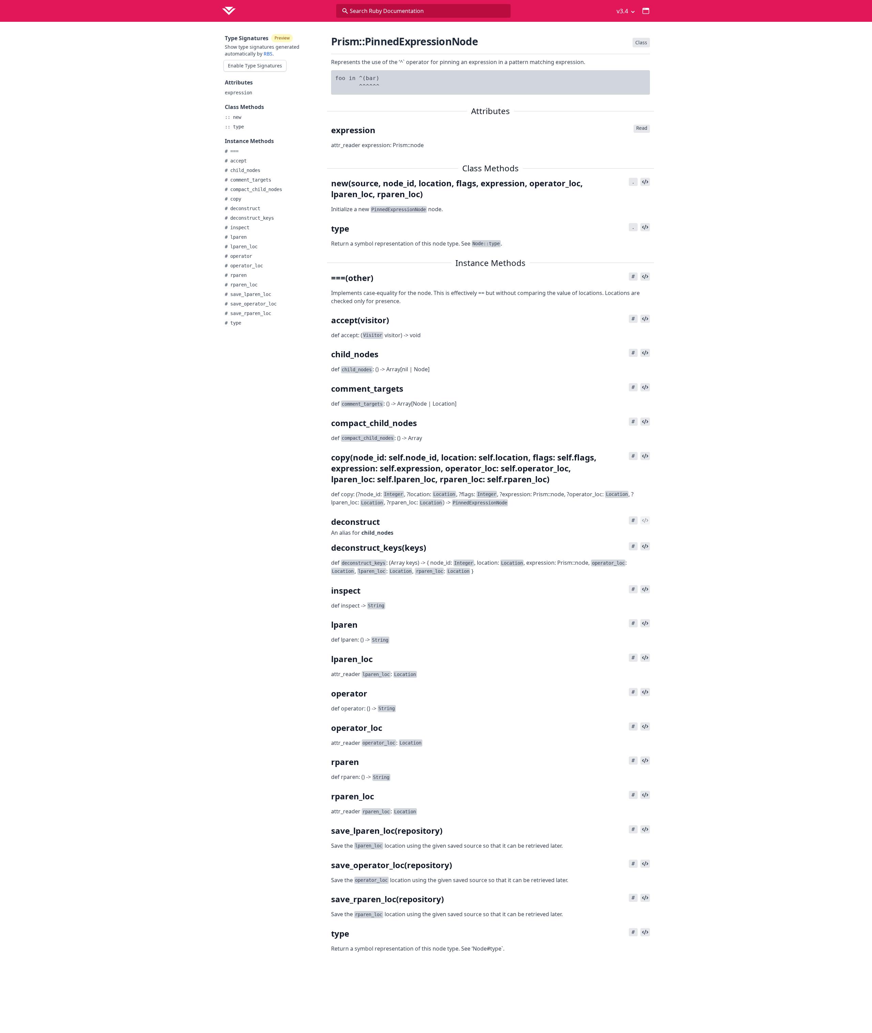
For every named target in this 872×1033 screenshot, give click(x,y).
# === (231, 151)
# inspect (237, 227)
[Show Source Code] (645, 182)
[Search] (345, 11)
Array (415, 438)
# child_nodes (242, 170)
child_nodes (377, 532)
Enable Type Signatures (255, 65)
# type (233, 323)
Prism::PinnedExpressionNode (404, 41)
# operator (238, 256)
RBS (268, 53)
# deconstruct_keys (249, 218)
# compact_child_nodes (253, 189)
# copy (233, 199)
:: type (234, 126)
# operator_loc (244, 265)
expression (238, 92)
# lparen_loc (241, 246)
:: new (233, 117)
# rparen (236, 275)
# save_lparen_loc (248, 294)
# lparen (236, 237)
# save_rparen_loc (248, 313)
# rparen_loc (241, 284)
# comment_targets (248, 180)
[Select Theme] (646, 11)
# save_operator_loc (251, 304)
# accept (236, 160)
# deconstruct (242, 208)
